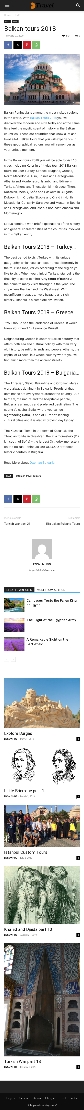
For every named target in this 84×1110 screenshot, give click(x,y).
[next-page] (13, 659)
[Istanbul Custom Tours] (42, 826)
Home (7, 15)
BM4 (15, 21)
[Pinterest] (27, 45)
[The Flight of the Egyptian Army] (14, 625)
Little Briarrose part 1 (24, 790)
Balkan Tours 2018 (43, 118)
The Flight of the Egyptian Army (51, 620)
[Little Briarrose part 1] (42, 766)
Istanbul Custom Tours (25, 852)
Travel (62, 1098)
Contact (74, 1098)
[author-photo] (42, 558)
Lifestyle (50, 1098)
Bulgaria (10, 1098)
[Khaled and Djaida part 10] (42, 895)
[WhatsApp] (36, 45)
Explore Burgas (18, 733)
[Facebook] (8, 45)
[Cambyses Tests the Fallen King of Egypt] (14, 605)
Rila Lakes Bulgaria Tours (63, 524)
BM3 (17, 15)
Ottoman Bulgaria (42, 462)
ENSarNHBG (42, 564)
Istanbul (36, 1098)
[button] (6, 5)
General (24, 1098)
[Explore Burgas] (42, 703)
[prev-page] (6, 659)
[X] (17, 45)
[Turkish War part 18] (42, 999)
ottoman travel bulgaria (28, 475)
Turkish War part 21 (17, 524)
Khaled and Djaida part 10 (28, 929)
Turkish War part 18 (22, 1061)
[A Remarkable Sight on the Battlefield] (14, 644)
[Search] (78, 5)
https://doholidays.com (42, 570)
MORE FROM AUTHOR (51, 590)
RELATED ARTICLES (19, 590)
